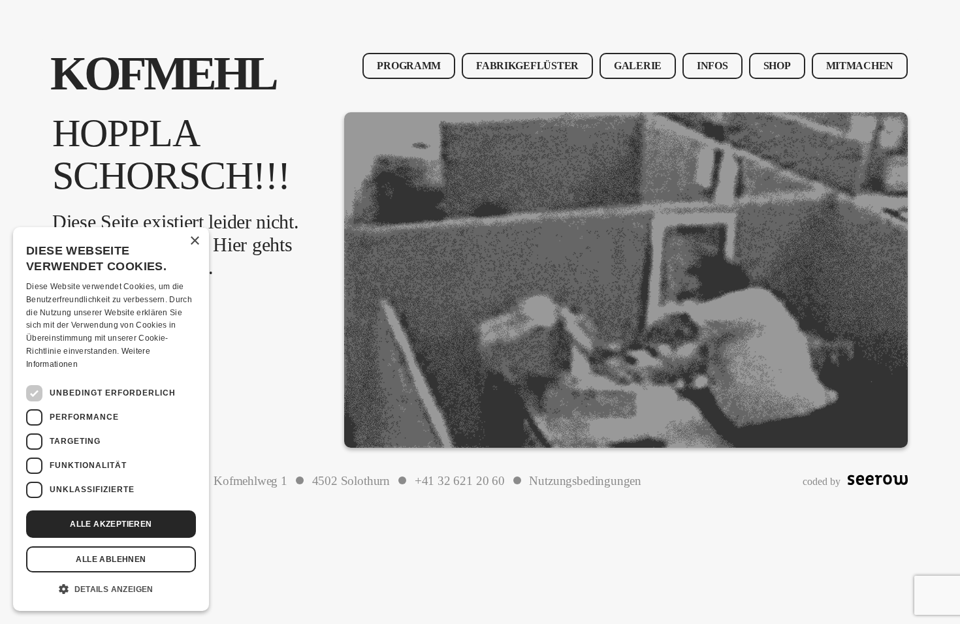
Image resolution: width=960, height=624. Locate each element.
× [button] (194, 241)
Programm (409, 65)
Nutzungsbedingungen (585, 481)
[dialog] (111, 419)
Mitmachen (859, 65)
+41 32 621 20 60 (460, 481)
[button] (111, 589)
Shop (777, 65)
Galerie (638, 65)
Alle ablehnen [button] (111, 559)
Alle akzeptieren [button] (111, 524)
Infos (712, 65)
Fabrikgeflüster (527, 65)
